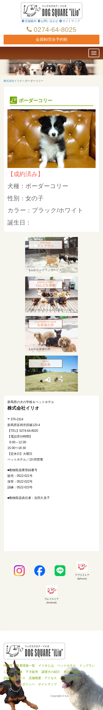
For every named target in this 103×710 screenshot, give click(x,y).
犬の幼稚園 (71, 672)
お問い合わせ (49, 21)
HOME (8, 665)
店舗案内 (30, 21)
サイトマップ (71, 21)
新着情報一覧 (25, 665)
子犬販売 (32, 672)
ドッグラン (87, 665)
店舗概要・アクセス (43, 678)
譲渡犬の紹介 (50, 672)
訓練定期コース (14, 678)
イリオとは (46, 665)
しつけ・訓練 (13, 672)
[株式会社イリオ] (51, 10)
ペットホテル (66, 665)
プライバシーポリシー (19, 684)
